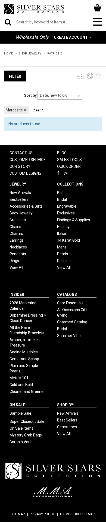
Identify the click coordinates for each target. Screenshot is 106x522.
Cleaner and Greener (27, 391)
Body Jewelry (21, 213)
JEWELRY (18, 184)
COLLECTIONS (70, 184)
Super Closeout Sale (27, 421)
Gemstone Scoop (24, 359)
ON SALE (17, 405)
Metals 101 (19, 378)
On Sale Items (21, 428)
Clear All (39, 110)
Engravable (66, 206)
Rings (14, 261)
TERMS (65, 514)
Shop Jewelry (30, 53)
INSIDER (17, 294)
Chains (15, 226)
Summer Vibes (70, 335)
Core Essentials (70, 303)
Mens (62, 247)
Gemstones (67, 427)
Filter (15, 76)
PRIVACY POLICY (42, 514)
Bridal (62, 199)
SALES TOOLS (69, 159)
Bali (60, 192)
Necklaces (18, 247)
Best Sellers (67, 420)
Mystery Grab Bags (26, 435)
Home (8, 53)
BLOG (62, 153)
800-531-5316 (85, 514)
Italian (62, 233)
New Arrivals (20, 192)
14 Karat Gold (68, 240)
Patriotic (54, 53)
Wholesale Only (32, 37)
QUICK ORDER (69, 166)
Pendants (18, 254)
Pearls (62, 254)
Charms (16, 233)
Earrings (17, 240)
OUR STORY (20, 166)
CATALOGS (67, 294)
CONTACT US (21, 153)
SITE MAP (18, 514)
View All (16, 267)
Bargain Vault (21, 442)
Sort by (30, 95)
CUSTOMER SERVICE (28, 159)
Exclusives (66, 213)
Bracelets (18, 220)
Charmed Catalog (72, 322)
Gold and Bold (21, 385)
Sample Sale (20, 413)
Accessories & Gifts (26, 206)
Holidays (64, 226)
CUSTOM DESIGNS (25, 173)
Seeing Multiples (24, 352)
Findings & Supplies (73, 220)
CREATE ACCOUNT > (72, 37)
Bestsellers (19, 199)
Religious (65, 261)
